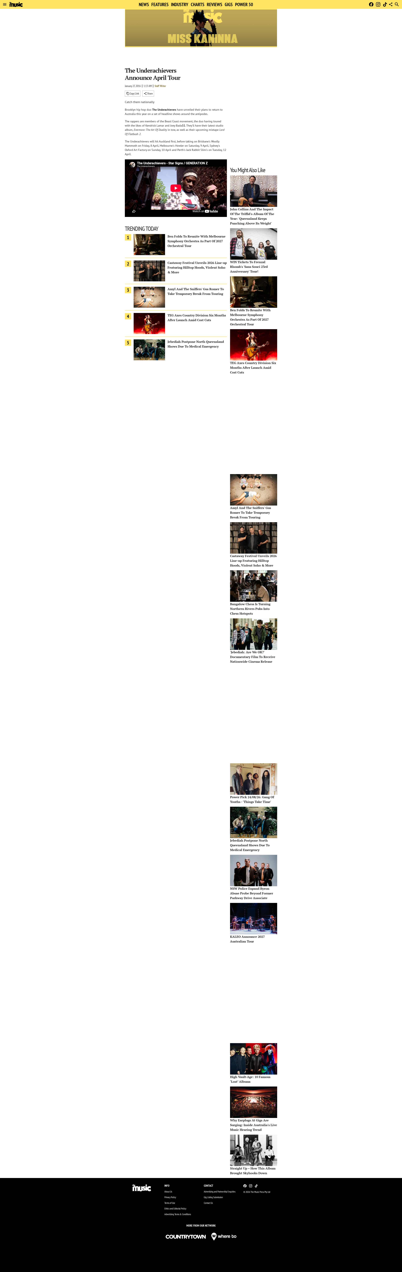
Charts (197, 4)
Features (159, 4)
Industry (179, 4)
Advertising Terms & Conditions (177, 1214)
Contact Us (208, 1203)
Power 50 (244, 4)
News (144, 4)
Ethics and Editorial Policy (175, 1208)
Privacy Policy (170, 1197)
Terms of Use (169, 1203)
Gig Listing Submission (213, 1197)
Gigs (229, 4)
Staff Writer (160, 86)
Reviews (214, 4)
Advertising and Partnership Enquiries (219, 1191)
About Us (168, 1191)
